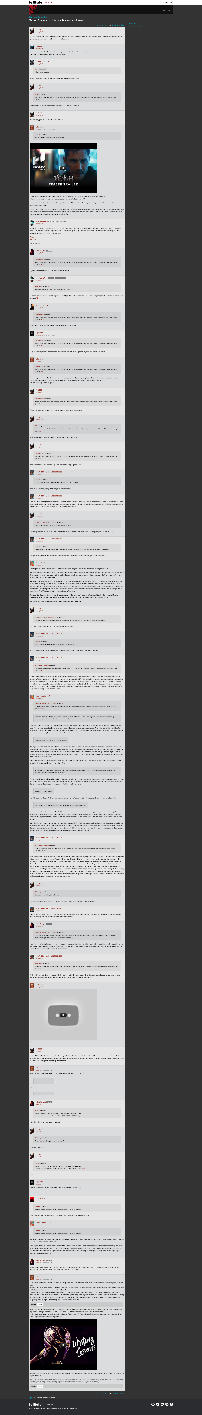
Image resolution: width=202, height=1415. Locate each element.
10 (105, 25)
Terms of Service (63, 1408)
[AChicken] (32, 127)
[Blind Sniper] (32, 252)
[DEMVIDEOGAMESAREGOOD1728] (32, 472)
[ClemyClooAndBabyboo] (32, 563)
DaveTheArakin (41, 305)
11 (107, 25)
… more (42, 264)
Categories (166, 11)
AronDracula (40, 1199)
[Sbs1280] (32, 31)
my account (167, 2)
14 (115, 25)
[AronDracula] (32, 1199)
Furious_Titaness (42, 62)
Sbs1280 (38, 30)
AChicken (39, 127)
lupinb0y (39, 333)
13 (112, 25)
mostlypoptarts (41, 221)
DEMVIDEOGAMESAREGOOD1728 (48, 472)
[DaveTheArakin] (32, 307)
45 (122, 25)
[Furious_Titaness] (32, 62)
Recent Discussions (135, 27)
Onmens (38, 46)
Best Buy (33, 239)
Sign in (31, 1398)
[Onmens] (32, 47)
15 (117, 25)
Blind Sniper (40, 251)
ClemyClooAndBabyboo (44, 563)
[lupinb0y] (32, 333)
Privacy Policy (73, 1408)
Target (32, 237)
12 (110, 25)
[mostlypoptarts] (32, 223)
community (48, 2)
